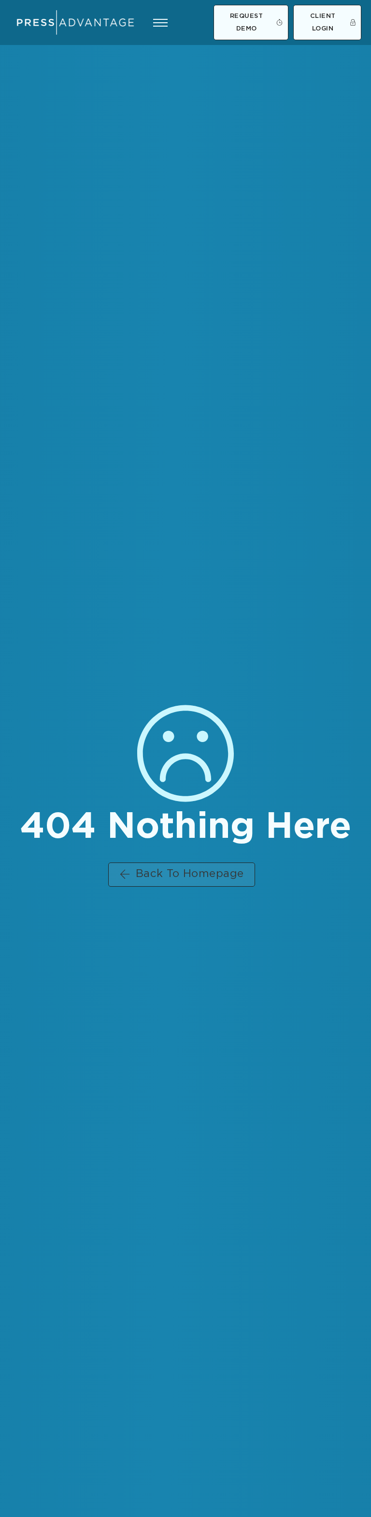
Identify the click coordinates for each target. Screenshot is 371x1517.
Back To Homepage (190, 874)
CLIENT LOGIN (323, 22)
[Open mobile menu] (160, 23)
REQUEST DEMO (246, 22)
